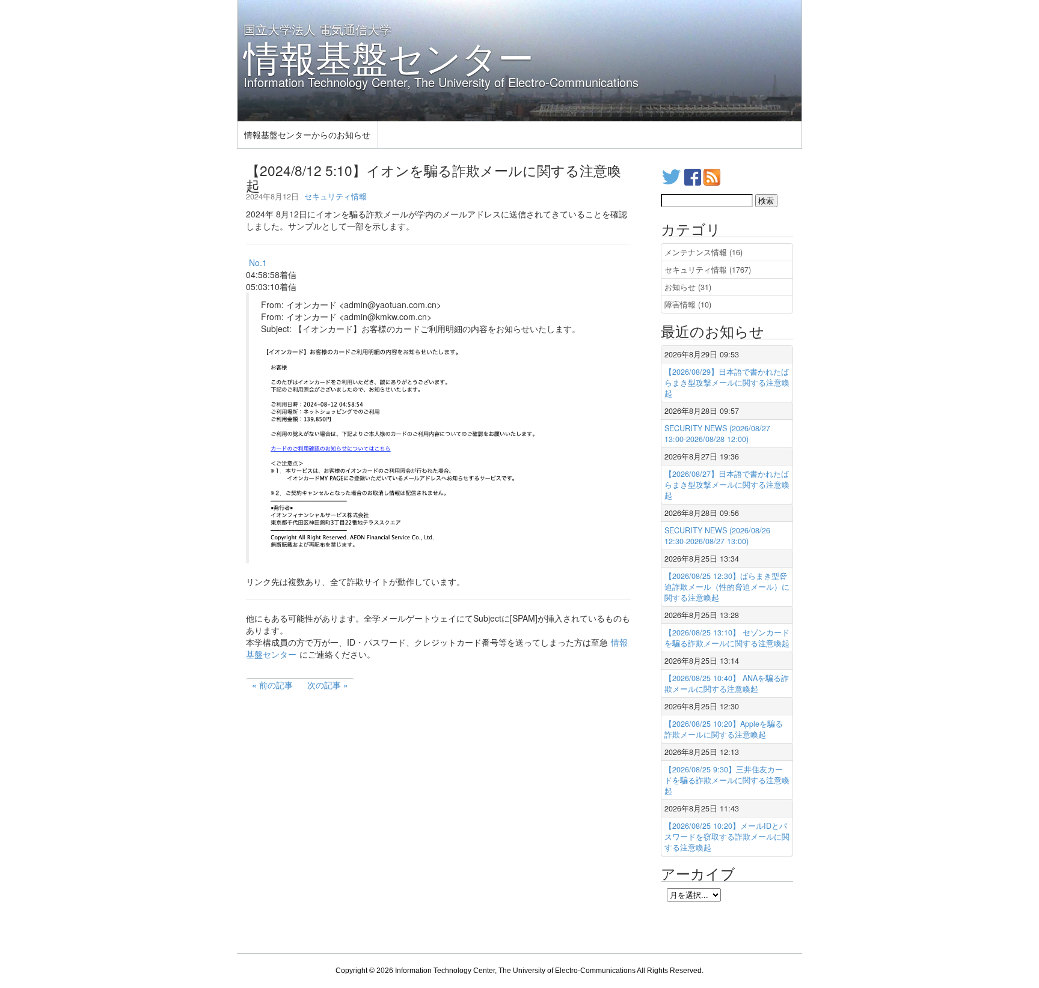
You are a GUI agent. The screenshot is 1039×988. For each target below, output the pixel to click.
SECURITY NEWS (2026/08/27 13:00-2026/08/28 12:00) (717, 433)
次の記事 (324, 685)
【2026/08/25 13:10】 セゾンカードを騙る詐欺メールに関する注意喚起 (726, 638)
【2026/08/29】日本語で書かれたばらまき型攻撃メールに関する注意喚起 (726, 382)
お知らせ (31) (687, 287)
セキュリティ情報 (335, 196)
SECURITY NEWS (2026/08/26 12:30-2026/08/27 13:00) (717, 536)
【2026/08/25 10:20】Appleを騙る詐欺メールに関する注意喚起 (723, 729)
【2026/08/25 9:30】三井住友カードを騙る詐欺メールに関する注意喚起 (726, 780)
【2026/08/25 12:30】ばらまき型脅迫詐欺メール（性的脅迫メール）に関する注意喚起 (726, 587)
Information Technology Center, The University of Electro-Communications (515, 970)
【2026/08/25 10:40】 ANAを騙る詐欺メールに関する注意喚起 (726, 683)
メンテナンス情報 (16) (703, 252)
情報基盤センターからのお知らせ (307, 135)
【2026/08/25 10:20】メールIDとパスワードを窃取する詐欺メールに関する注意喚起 (726, 836)
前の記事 (276, 685)
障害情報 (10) (687, 304)
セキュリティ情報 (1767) (707, 269)
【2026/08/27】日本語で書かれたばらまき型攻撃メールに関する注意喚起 (726, 484)
